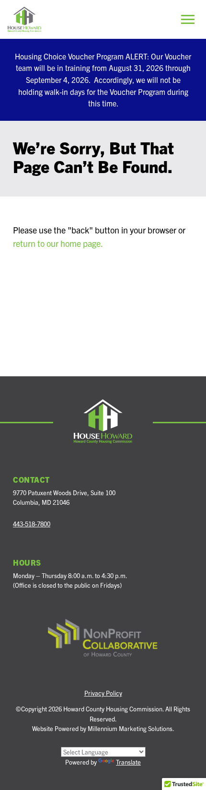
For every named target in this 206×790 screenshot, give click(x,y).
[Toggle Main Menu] (187, 19)
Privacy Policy (103, 693)
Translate (128, 762)
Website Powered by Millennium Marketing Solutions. (103, 728)
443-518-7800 (31, 524)
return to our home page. (58, 243)
